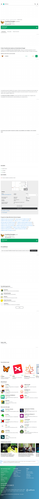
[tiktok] (5, 485)
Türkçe (23, 490)
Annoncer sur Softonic (17, 476)
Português (11, 490)
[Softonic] (5, 4)
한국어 (2, 490)
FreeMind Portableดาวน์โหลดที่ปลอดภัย (20, 227)
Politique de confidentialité (28, 475)
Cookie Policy (28, 476)
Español (9, 489)
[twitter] (19, 206)
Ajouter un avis (19, 208)
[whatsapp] (21, 206)
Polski (8, 490)
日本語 (24, 489)
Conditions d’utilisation (29, 473)
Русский (14, 490)
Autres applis (5, 212)
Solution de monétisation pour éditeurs (17, 471)
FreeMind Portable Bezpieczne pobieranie (24, 223)
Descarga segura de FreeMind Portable (8, 222)
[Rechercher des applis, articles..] (35, 4)
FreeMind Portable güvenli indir (6, 228)
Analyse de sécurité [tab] (16, 31)
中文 (5, 492)
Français (12, 489)
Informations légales (29, 471)
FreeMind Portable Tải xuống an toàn (7, 230)
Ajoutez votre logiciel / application (4, 479)
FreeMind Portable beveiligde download (24, 222)
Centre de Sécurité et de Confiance (4, 472)
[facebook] (17, 206)
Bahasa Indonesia (17, 489)
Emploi (2, 476)
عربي (1, 489)
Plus (19, 307)
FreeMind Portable (12, 21)
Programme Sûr (8, 24)
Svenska (17, 490)
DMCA (27, 470)
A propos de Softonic (4, 470)
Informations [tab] (4, 31)
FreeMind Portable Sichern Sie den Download (24, 225)
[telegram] (13, 485)
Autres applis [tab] (9, 31)
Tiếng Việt (2, 492)
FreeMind (3, 194)
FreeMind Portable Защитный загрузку (8, 223)
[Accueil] (1, 19)
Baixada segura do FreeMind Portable (22, 219)
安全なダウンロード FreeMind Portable (21, 220)
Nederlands (5, 490)
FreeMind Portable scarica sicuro (7, 220)
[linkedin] (9, 485)
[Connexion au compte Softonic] (37, 4)
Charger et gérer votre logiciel (17, 473)
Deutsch (4, 489)
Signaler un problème (6, 210)
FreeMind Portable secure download (7, 225)
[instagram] (3, 485)
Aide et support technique (3, 474)
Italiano (21, 489)
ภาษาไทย (20, 490)
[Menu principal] (1, 4)
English (7, 489)
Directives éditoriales (4, 477)
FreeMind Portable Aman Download (7, 219)
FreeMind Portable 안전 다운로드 (20, 228)
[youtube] (11, 485)
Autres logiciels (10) (8, 194)
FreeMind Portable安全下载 (5, 227)
